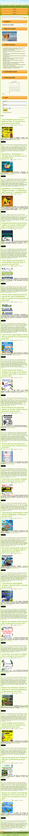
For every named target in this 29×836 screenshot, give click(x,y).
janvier (2, 218)
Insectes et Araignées (11, 612)
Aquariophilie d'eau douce (21, 323)
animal (26, 145)
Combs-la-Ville (8, 786)
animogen (10, 182)
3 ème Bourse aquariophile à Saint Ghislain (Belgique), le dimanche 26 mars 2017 (15, 514)
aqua (26, 252)
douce (18, 288)
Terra (24, 256)
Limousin (16, 184)
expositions (16, 254)
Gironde (2, 402)
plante (17, 290)
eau (20, 288)
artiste (21, 182)
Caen (23, 505)
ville (6, 790)
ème (22, 147)
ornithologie (3, 439)
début (13, 147)
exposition (3, 148)
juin (8, 184)
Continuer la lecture (16, 139)
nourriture (13, 290)
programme (5, 149)
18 (15, 325)
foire (12, 507)
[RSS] (2, 832)
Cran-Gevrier (24, 472)
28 (1, 216)
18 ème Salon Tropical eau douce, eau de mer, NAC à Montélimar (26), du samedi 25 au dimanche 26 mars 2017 (15, 297)
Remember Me (6, 108)
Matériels (11, 706)
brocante (7, 436)
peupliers (11, 650)
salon (11, 256)
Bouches (12, 823)
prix (1, 149)
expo (13, 254)
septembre (17, 219)
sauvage (13, 219)
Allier (24, 145)
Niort (12, 649)
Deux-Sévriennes (4, 648)
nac (26, 148)
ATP (6, 253)
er (26, 147)
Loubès (19, 402)
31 (21, 181)
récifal (20, 330)
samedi (11, 149)
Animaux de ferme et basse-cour (13, 609)
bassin (25, 287)
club (15, 253)
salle (12, 719)
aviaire (21, 400)
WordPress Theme (15, 834)
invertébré (20, 289)
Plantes (5, 706)
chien (22, 540)
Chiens (5, 612)
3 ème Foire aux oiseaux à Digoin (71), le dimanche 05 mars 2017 (14, 655)
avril (27, 182)
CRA (12, 541)
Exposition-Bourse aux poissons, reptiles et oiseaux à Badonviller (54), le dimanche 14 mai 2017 (14, 225)
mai (19, 184)
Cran (21, 472)
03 (11, 145)
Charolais (6, 680)
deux (22, 253)
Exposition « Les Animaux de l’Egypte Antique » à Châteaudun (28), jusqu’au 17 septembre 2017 (14, 190)
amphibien (13, 252)
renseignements (8, 219)
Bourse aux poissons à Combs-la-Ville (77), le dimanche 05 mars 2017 (15, 759)
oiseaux (2, 365)
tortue (7, 150)
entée (18, 473)
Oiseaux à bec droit (4, 399)
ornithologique (6, 365)
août (13, 182)
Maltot (24, 507)
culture (6, 183)
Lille (26, 289)
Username (5, 101)
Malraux (10, 788)
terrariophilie (3, 150)
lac (23, 289)
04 (13, 145)
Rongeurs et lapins (14, 251)
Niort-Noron (16, 649)
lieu (17, 148)
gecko (7, 148)
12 (20, 646)
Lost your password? (7, 112)
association (3, 253)
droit (18, 506)
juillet (7, 184)
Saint (8, 404)
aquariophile (14, 287)
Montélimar (3, 330)
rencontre (25, 578)
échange (2, 577)
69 (18, 434)
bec (21, 505)
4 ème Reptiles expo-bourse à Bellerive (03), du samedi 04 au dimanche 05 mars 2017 (13, 725)
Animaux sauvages (17, 178)
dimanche (16, 147)
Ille (12, 542)
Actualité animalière (10, 178)
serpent (14, 149)
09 (7, 362)
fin (5, 148)
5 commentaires (11, 651)
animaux (6, 182)
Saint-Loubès (11, 404)
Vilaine (12, 618)
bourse (13, 253)
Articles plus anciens (23, 117)
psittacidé (20, 365)
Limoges (12, 184)
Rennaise (2, 544)
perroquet (11, 365)
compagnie (3, 147)
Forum (7, 364)
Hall (1, 649)
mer (26, 329)
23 (22, 286)
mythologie (22, 218)
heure (10, 148)
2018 (16, 145)
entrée (24, 147)
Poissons (23, 705)
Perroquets (5, 251)
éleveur (19, 147)
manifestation (20, 148)
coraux (20, 436)
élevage (8, 824)
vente (9, 150)
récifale (23, 330)
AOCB (19, 679)
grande (23, 577)
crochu (9, 506)
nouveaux (23, 255)
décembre (14, 183)
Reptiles (2, 145)
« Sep (3, 93)
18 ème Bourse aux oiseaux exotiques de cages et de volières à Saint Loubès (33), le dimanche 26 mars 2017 (14, 373)
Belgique (13, 540)
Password (5, 104)
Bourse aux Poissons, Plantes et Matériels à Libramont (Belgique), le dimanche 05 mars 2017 (14, 689)
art (18, 182)
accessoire (5, 252)
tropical (20, 331)
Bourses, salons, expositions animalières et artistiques (17, 144)
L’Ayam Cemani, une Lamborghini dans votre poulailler (14, 53)
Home (14, 9)
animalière (3, 182)
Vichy (12, 150)
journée (9, 329)
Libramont (24, 717)
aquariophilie (19, 287)
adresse (3, 216)
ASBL (11, 540)
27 (18, 325)
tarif (19, 149)
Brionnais (2, 680)
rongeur (9, 544)
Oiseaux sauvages (13, 215)
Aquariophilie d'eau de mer (11, 323)
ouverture (8, 578)
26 (17, 325)
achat (12, 714)
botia (16, 540)
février (17, 183)
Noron (19, 649)
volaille (22, 544)
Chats (18, 611)
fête (9, 507)
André (22, 784)
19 (1, 575)
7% (22, 613)
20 (13, 470)
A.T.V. (18, 145)
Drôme (9, 328)
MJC (26, 788)
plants (26, 508)
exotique (10, 254)
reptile (8, 149)
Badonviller (9, 253)
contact (6, 147)
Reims (2, 440)
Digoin (20, 680)
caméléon (17, 327)
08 (6, 362)
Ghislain (2, 542)
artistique (24, 182)
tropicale (23, 331)
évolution (8, 217)
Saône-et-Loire (3, 684)
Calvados (26, 505)
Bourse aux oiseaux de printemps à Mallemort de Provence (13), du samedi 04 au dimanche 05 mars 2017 (14, 796)
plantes (15, 439)
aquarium (16, 182)
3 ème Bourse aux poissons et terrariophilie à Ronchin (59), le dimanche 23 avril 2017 (13, 262)
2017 (19, 181)
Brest (2, 363)
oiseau (26, 364)
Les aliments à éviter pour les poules (10, 47)
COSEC (9, 147)
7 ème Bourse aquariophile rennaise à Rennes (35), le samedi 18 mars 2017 (14, 585)
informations (3, 184)
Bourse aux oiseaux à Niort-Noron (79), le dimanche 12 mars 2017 (15, 622)
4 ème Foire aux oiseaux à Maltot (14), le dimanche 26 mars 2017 (14, 480)
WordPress (9, 834)
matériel (18, 255)
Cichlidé (10, 576)
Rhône (8, 827)
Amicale (24, 646)
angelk (15, 125)
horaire (13, 148)
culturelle (9, 183)
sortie (17, 149)
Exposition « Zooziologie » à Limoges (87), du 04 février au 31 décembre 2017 (14, 156)
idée (15, 148)
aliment (21, 145)
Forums (14, 11)
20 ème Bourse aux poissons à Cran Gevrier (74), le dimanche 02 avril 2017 (14, 445)
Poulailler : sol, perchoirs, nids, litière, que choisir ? (13, 60)
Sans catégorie (10, 286)
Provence (17, 826)
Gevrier (22, 473)
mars (24, 148)
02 (12, 470)
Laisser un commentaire (19, 150)
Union (20, 404)
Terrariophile (22, 149)
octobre (13, 825)
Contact (14, 13)
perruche (20, 508)
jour (4, 218)
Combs (4, 786)
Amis (2, 505)
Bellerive (18, 750)
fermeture (19, 577)
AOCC (18, 505)
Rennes (6, 544)
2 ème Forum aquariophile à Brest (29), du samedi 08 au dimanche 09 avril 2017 (15, 337)
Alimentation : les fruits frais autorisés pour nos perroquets (14, 55)
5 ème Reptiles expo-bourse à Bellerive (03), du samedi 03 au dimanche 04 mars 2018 (13, 121)
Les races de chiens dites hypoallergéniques (12, 51)
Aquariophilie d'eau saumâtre (11, 180)
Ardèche (6, 327)
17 (25, 215)
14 (25, 251)
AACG (18, 470)
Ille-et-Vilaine (15, 542)
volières (4, 651)
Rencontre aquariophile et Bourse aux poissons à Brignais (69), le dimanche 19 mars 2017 (14, 550)
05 (14, 145)
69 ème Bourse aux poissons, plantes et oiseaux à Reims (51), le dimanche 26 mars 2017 (15, 409)
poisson (19, 290)
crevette (6, 716)
